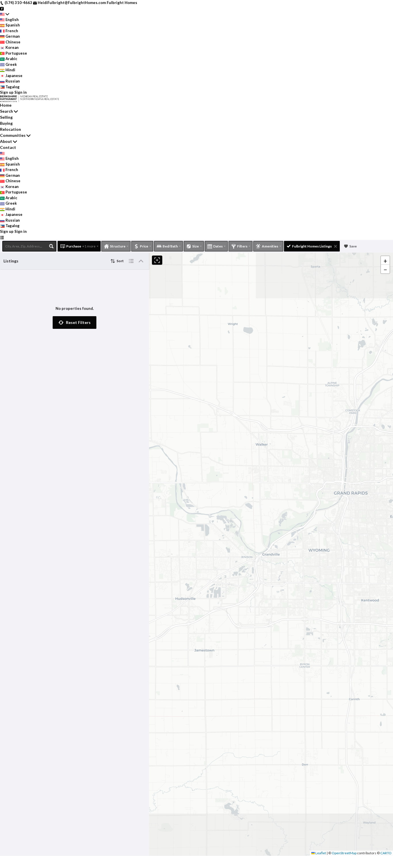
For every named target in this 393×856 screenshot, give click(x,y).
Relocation (10, 129)
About (6, 141)
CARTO (386, 853)
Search (6, 111)
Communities (13, 135)
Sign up (7, 92)
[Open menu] (2, 237)
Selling (6, 117)
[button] (74, 322)
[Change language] (4, 14)
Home (6, 105)
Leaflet (320, 853)
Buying (6, 123)
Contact (8, 147)
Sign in (20, 92)
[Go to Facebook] (2, 8)
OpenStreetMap (344, 853)
